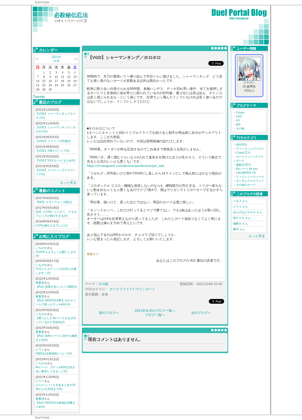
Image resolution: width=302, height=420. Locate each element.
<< (36, 59)
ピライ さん (240, 206)
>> (76, 59)
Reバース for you (247, 168)
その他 (240, 128)
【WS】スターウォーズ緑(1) (54, 202)
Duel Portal (42, 2)
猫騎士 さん (240, 223)
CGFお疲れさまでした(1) (52, 225)
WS (238, 124)
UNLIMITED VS (246, 172)
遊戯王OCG (243, 164)
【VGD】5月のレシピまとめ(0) (55, 160)
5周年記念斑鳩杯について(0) (54, 353)
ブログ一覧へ (155, 315)
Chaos (240, 112)
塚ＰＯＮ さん (242, 218)
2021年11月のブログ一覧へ (155, 310)
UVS (239, 116)
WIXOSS (241, 144)
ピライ (40, 349)
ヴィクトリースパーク (250, 176)
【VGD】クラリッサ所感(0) (53, 141)
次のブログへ (201, 313)
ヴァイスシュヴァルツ (250, 148)
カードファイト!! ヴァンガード (132, 289)
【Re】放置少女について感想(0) (56, 286)
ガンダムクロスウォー (250, 180)
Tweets (39, 97)
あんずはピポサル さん (247, 212)
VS (238, 120)
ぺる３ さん (240, 201)
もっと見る (68, 182)
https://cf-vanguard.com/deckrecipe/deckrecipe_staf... (127, 166)
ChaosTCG (243, 152)
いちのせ (41, 248)
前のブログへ (109, 313)
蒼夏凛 (40, 282)
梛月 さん (239, 229)
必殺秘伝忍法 (71, 15)
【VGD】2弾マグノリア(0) (53, 150)
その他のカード (246, 184)
